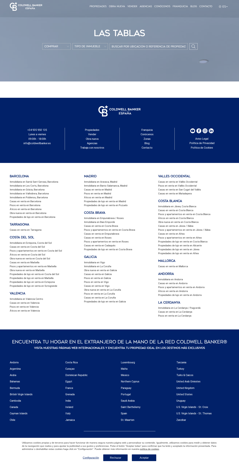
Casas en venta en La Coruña (100, 297)
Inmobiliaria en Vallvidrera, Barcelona (29, 193)
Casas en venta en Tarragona (25, 229)
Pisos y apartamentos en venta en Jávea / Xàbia (184, 229)
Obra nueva (117, 6)
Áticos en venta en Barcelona (25, 209)
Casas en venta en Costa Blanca (175, 210)
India (68, 400)
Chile (12, 419)
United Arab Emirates (188, 381)
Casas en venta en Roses (98, 237)
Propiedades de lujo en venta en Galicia (105, 301)
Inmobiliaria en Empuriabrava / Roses (104, 218)
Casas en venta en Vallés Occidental (177, 181)
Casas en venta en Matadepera (175, 193)
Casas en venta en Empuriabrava (101, 233)
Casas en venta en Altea (171, 233)
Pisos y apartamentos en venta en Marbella (33, 266)
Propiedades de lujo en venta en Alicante (180, 245)
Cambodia (15, 400)
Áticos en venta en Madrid (98, 197)
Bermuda (15, 388)
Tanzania (181, 362)
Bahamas (15, 381)
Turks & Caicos (184, 375)
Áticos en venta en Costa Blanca (176, 218)
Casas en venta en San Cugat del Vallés (179, 189)
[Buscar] (193, 46)
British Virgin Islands (21, 394)
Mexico (125, 375)
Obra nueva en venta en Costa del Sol (30, 258)
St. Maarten (127, 419)
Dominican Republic (76, 375)
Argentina (15, 368)
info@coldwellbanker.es (37, 143)
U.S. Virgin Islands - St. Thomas (194, 413)
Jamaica (70, 419)
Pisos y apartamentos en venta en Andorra (181, 287)
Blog (193, 6)
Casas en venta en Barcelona (25, 201)
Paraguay (126, 388)
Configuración (91, 457)
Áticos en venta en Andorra (173, 291)
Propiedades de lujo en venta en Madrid (105, 201)
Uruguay (181, 400)
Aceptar (144, 457)
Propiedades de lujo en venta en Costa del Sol (34, 274)
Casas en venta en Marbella (24, 262)
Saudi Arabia (128, 400)
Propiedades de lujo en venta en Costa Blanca (182, 241)
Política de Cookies (202, 147)
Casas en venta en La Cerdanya (175, 311)
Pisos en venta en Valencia (24, 306)
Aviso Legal (201, 138)
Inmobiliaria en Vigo (94, 262)
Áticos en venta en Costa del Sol (27, 254)
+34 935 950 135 (37, 129)
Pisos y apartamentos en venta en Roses (106, 241)
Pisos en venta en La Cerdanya (174, 315)
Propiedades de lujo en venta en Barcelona (32, 217)
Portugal (126, 394)
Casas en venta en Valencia (25, 302)
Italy (68, 413)
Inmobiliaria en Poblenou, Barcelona (29, 197)
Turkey (180, 368)
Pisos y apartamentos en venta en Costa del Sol (36, 250)
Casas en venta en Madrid (98, 189)
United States (184, 394)
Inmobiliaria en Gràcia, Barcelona (27, 189)
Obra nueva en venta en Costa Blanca (178, 222)
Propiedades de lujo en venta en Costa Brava (108, 249)
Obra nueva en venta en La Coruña (102, 289)
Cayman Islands (18, 413)
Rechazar (115, 457)
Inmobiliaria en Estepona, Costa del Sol (31, 242)
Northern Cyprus (130, 381)
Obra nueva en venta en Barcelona (28, 213)
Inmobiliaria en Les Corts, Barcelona (29, 185)
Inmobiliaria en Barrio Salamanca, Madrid (105, 185)
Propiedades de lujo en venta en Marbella (31, 278)
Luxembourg (128, 362)
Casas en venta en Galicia (98, 274)
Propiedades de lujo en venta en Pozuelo (106, 205)
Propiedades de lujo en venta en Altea (178, 253)
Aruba (13, 375)
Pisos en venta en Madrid (97, 193)
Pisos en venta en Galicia (97, 278)
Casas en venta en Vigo (97, 285)
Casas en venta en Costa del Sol (27, 246)
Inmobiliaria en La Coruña (97, 266)
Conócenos (162, 6)
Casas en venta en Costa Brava (101, 226)
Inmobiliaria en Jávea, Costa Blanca (177, 206)
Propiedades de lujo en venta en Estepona (32, 282)
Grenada (70, 394)
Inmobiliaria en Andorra (170, 279)
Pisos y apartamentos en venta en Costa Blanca (184, 214)
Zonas (147, 138)
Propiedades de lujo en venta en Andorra (180, 295)
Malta (124, 368)
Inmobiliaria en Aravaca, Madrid (100, 181)
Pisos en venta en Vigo (96, 282)
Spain (124, 413)
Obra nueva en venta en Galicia (100, 270)
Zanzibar (181, 419)
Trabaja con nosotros (92, 147)
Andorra (14, 362)
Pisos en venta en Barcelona (25, 205)
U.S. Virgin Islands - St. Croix (192, 407)
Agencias (146, 6)
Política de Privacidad (201, 143)
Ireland (69, 407)
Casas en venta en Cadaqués (99, 245)
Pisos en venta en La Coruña (99, 293)
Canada (14, 407)
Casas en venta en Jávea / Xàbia (175, 226)
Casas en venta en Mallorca (173, 266)
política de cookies (149, 449)
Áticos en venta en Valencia (25, 310)
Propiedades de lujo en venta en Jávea (178, 249)
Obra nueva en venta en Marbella (27, 270)
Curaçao (70, 368)
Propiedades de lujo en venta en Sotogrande (33, 285)
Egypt (68, 381)
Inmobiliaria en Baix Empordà (99, 222)
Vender (132, 6)
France (69, 388)
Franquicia (180, 6)
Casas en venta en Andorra (172, 283)
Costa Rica (71, 362)
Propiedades (98, 6)
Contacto (205, 6)
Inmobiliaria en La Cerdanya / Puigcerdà (179, 307)
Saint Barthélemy (130, 407)
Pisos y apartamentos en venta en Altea (180, 237)
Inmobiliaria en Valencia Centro (26, 299)
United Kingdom (185, 388)
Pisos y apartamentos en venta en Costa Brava (109, 229)
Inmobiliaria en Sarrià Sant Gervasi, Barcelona (34, 181)
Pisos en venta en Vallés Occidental (177, 185)
